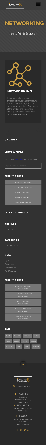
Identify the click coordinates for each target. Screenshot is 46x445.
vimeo (27, 346)
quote (16, 341)
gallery (17, 336)
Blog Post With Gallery (23, 187)
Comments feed (11, 267)
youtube (36, 346)
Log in (7, 260)
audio (8, 336)
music (8, 341)
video (19, 346)
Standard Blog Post (23, 202)
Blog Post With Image (23, 182)
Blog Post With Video (23, 192)
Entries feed (9, 264)
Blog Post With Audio (23, 197)
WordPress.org (10, 271)
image (36, 336)
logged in (18, 159)
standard (9, 346)
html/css (27, 336)
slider (25, 341)
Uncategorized (13, 246)
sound (33, 341)
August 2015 (12, 230)
